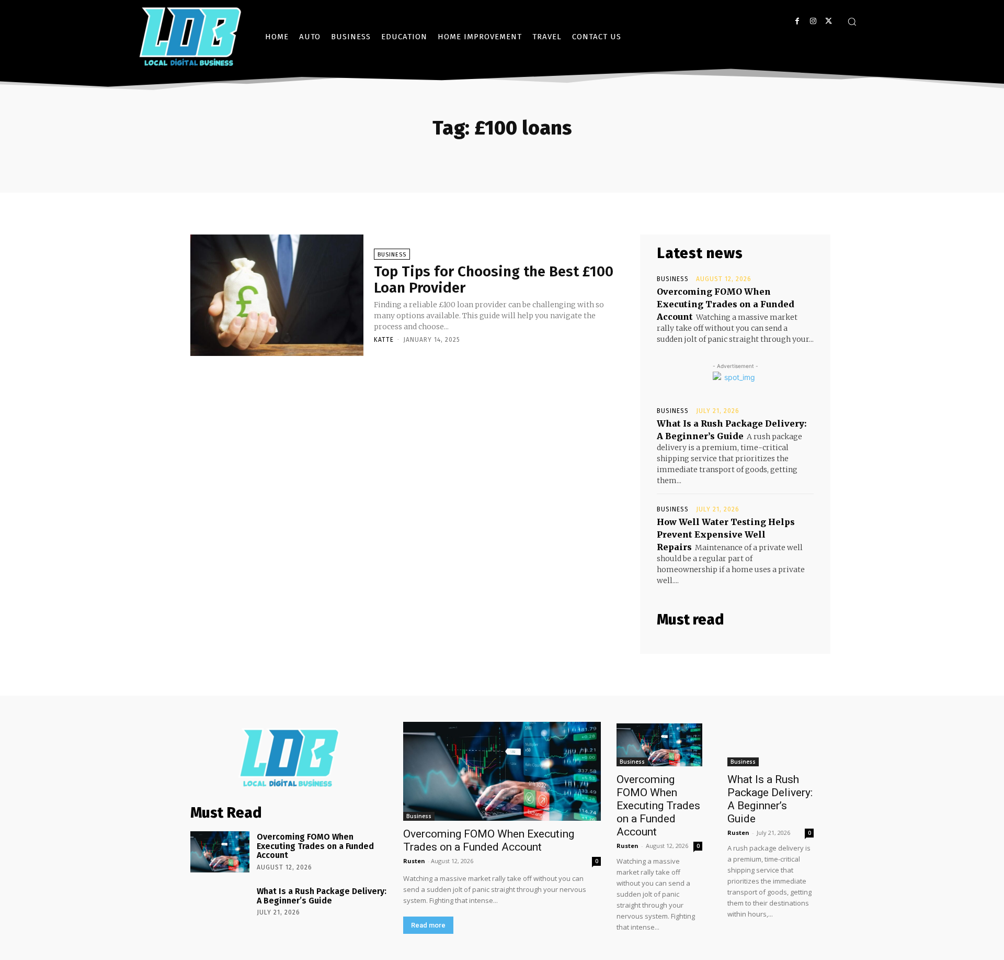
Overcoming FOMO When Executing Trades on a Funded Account (725, 304)
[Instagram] (813, 21)
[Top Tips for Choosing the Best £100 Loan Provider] (276, 295)
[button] (852, 21)
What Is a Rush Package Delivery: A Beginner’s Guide (321, 896)
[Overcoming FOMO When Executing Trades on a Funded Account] (219, 852)
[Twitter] (828, 21)
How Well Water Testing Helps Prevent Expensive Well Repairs (726, 534)
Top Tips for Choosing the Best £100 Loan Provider (493, 279)
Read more (428, 925)
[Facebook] (797, 21)
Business (392, 254)
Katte (384, 339)
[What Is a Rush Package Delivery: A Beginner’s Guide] (219, 906)
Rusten (414, 861)
